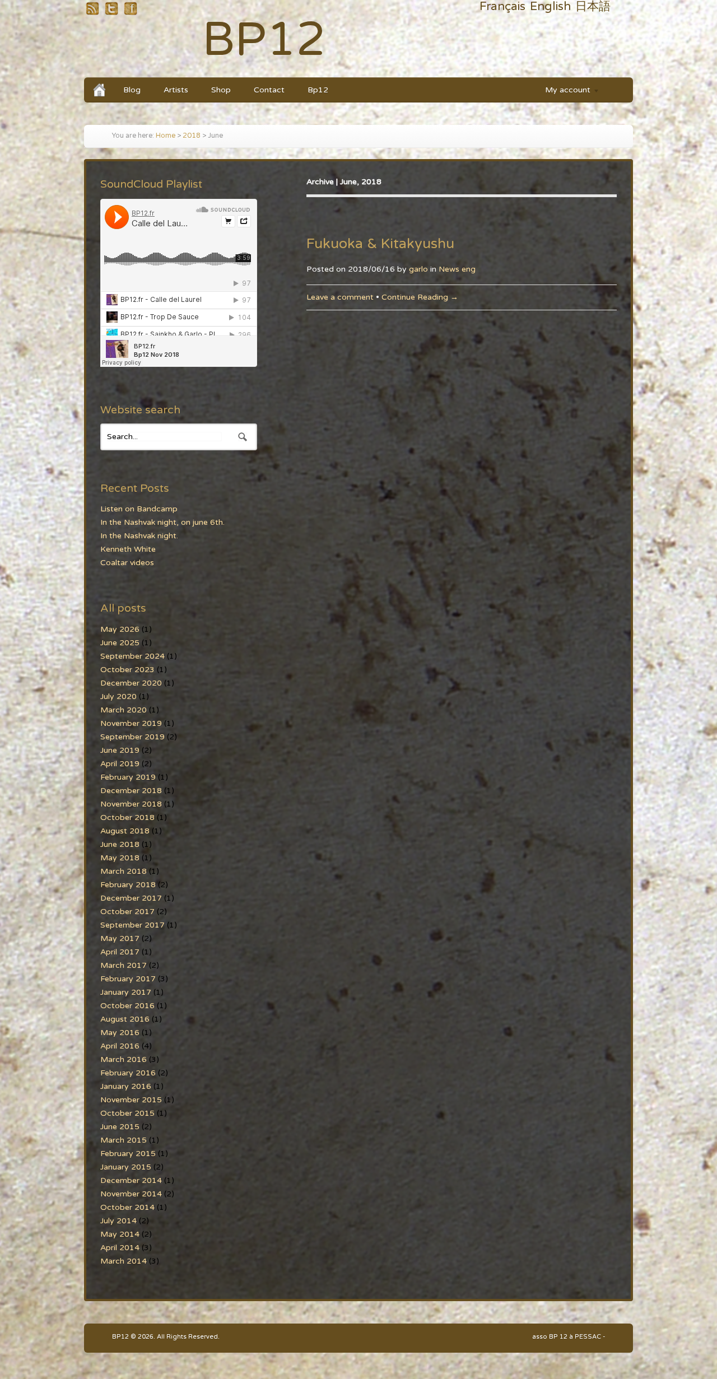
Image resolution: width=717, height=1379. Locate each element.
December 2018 (131, 790)
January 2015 (125, 1167)
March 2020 (123, 710)
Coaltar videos (127, 562)
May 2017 (119, 938)
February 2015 (128, 1153)
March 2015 (123, 1140)
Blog (132, 90)
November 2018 (131, 804)
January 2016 (125, 1086)
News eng (457, 269)
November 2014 (131, 1194)
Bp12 (318, 90)
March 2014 (123, 1261)
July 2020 (118, 696)
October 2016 (127, 1005)
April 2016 (119, 1046)
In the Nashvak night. (139, 536)
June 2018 (119, 844)
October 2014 (127, 1207)
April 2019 (119, 763)
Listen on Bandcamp (139, 509)
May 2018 (119, 858)
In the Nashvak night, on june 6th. (162, 522)
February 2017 (128, 979)
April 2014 (119, 1247)
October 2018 (127, 817)
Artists (176, 90)
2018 (192, 136)
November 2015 (131, 1100)
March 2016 (123, 1059)
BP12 (264, 40)
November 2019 (131, 723)
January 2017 (125, 992)
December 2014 (131, 1180)
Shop (221, 90)
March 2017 (123, 965)
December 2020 (131, 683)
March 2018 (123, 871)
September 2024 (132, 656)
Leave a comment (340, 297)
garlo (418, 269)
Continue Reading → (419, 297)
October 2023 (127, 669)
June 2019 (119, 750)
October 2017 (127, 911)
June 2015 (119, 1126)
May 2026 (119, 629)
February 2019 (128, 777)
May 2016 (119, 1032)
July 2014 (118, 1221)
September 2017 (132, 925)
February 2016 (128, 1073)
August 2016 (125, 1019)
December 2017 (131, 898)
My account (562, 91)
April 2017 (119, 952)
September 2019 (132, 737)
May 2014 (119, 1234)
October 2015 (127, 1113)
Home (165, 136)
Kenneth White (128, 549)
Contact (269, 90)
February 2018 (128, 884)
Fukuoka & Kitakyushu (380, 243)
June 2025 (119, 642)
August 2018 (125, 831)
